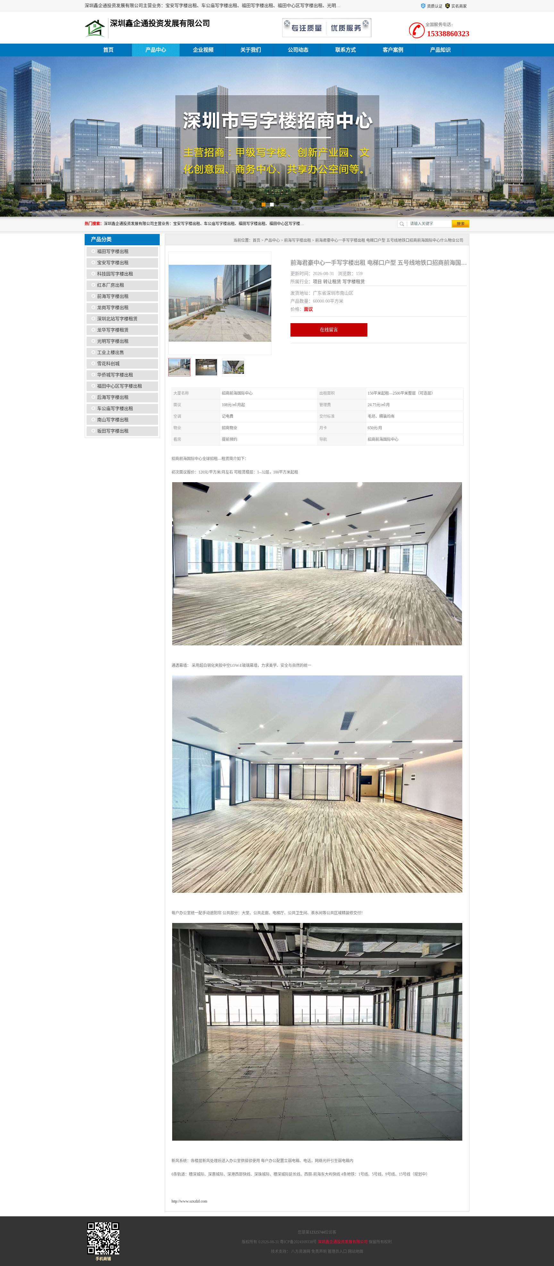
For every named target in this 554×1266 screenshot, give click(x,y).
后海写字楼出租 (113, 397)
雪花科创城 (108, 363)
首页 (108, 50)
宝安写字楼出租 (113, 262)
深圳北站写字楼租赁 (117, 318)
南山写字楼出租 (113, 419)
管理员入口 (337, 1251)
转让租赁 (332, 281)
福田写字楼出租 (113, 251)
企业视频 (203, 50)
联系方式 (345, 50)
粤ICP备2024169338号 (298, 1242)
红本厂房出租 (110, 285)
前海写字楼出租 (113, 296)
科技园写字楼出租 (115, 274)
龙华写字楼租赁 (113, 330)
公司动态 (298, 50)
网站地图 (355, 1251)
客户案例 (393, 50)
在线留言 (329, 329)
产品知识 (440, 50)
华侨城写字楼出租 (115, 375)
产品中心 (156, 50)
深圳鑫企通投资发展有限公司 (343, 1242)
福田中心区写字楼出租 (119, 386)
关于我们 (250, 50)
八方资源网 (300, 1251)
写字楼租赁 (353, 281)
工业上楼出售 (110, 352)
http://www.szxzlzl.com (189, 1201)
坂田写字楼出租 (113, 431)
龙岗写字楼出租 (113, 307)
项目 (317, 281)
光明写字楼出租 (113, 341)
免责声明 (319, 1251)
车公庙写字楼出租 (115, 408)
